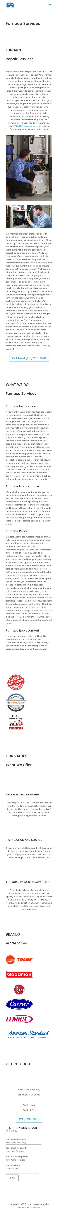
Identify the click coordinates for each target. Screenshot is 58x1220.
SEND (12, 1178)
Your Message (13, 1165)
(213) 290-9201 (29, 1119)
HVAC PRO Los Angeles (24, 126)
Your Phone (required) (17, 1156)
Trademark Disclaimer (29, 1207)
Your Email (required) (16, 1148)
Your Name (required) (16, 1139)
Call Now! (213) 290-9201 (29, 358)
